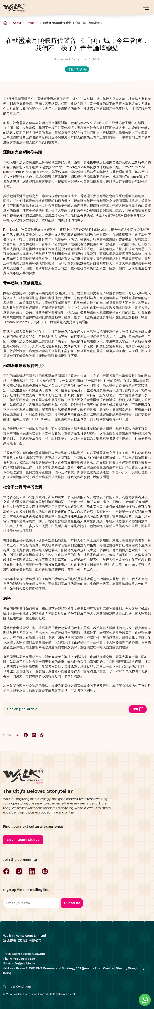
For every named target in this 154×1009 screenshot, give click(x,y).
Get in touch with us (23, 840)
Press (30, 22)
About (17, 22)
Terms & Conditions (17, 986)
